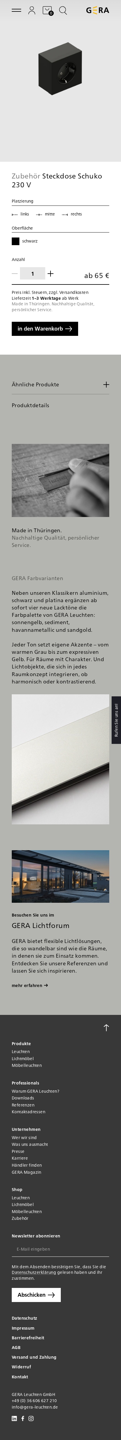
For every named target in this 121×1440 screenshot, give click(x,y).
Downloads (23, 1098)
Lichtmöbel (23, 1058)
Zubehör (20, 1218)
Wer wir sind (24, 1137)
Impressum (23, 1328)
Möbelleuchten (27, 1065)
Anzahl (18, 259)
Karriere (20, 1158)
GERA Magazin (26, 1172)
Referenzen (23, 1105)
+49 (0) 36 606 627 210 (34, 1400)
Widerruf (21, 1367)
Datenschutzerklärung (34, 1272)
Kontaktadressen (28, 1111)
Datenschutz (24, 1318)
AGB (16, 1347)
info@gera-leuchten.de (35, 1407)
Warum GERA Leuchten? (35, 1091)
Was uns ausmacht (30, 1144)
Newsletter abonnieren (36, 1236)
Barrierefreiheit (28, 1337)
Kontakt (20, 1377)
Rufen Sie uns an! (116, 720)
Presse (18, 1151)
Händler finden (27, 1165)
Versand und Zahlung (34, 1357)
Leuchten (21, 1051)
